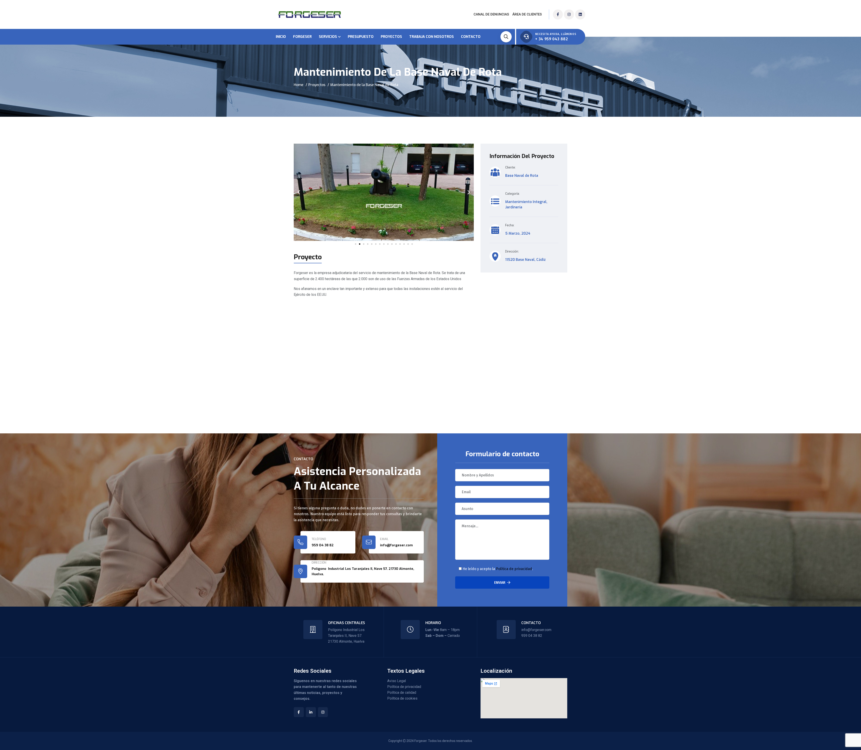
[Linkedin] (580, 14)
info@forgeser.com (536, 630)
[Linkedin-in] (311, 712)
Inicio (281, 36)
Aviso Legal (396, 681)
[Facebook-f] (558, 14)
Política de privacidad (514, 569)
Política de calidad (401, 692)
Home (298, 84)
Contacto (471, 36)
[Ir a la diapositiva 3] (363, 244)
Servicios (328, 36)
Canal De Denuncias (491, 14)
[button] (299, 192)
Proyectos (391, 36)
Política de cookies (402, 698)
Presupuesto (361, 36)
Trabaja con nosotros (431, 36)
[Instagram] (569, 14)
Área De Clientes (527, 14)
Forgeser (302, 36)
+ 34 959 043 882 (551, 39)
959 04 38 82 (323, 545)
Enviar (499, 582)
